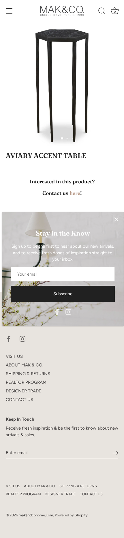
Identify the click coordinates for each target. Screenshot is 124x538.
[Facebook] (57, 311)
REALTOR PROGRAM (26, 382)
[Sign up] (115, 453)
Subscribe (62, 293)
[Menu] (9, 11)
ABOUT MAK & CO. (24, 365)
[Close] (116, 219)
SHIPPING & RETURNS (28, 373)
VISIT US (14, 356)
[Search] (101, 11)
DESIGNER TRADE (23, 391)
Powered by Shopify (71, 515)
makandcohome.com (36, 515)
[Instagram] (68, 311)
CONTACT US (19, 399)
